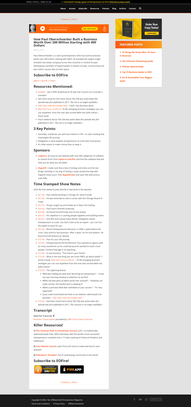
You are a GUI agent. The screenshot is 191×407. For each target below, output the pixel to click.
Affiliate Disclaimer (76, 403)
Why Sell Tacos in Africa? (49, 109)
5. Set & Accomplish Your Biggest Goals (136, 79)
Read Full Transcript (43, 316)
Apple (36, 80)
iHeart (52, 80)
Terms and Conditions (40, 403)
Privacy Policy (59, 403)
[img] (105, 30)
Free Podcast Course (46, 346)
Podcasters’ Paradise (46, 355)
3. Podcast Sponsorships (131, 66)
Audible (41, 92)
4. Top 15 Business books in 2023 (136, 72)
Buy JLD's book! (90, 29)
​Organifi (42, 168)
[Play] (43, 28)
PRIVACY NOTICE (32, 2)
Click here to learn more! (119, 2)
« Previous (65, 19)
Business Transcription (44, 319)
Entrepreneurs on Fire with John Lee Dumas (36, 8)
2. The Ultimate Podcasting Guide (136, 61)
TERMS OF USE (45, 2)
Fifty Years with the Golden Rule (53, 105)
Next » (75, 19)
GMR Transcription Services (80, 319)
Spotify (44, 80)
